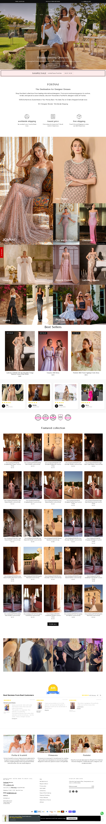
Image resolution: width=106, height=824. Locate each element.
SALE (71, 14)
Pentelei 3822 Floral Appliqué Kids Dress (86, 373)
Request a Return (44, 783)
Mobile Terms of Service (45, 799)
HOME (35, 14)
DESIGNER (49, 14)
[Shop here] (53, 36)
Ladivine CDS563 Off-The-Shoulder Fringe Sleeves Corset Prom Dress (19, 373)
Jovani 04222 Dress (39, 711)
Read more (56, 126)
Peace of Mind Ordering (45, 793)
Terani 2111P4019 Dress (71, 711)
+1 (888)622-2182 (10, 785)
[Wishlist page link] (93, 10)
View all (53, 624)
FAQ (41, 779)
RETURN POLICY (44, 781)
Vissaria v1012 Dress (53, 373)
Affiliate (42, 802)
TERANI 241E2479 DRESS (6, 713)
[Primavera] (53, 744)
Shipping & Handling (45, 795)
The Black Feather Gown (13, 703)
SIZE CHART (43, 788)
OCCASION (61, 14)
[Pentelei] (87, 744)
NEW (41, 14)
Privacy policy (43, 786)
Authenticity (43, 790)
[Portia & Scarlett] (19, 744)
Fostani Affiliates (44, 797)
